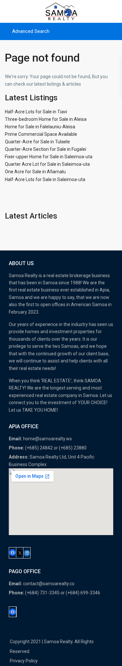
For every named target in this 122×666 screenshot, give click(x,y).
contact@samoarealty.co (49, 583)
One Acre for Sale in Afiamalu (35, 171)
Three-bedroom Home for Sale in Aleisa (46, 119)
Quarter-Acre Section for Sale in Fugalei (45, 149)
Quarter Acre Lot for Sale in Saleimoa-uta (47, 164)
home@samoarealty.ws (47, 438)
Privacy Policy (24, 660)
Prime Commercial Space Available (41, 134)
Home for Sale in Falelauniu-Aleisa (40, 126)
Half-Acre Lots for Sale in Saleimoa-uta (45, 179)
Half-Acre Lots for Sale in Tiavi (36, 111)
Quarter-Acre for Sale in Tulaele (37, 141)
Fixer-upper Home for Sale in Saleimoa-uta (48, 156)
